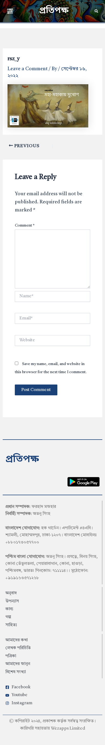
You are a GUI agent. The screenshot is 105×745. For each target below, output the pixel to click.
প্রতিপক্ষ (54, 10)
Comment (24, 225)
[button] (9, 10)
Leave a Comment (28, 68)
